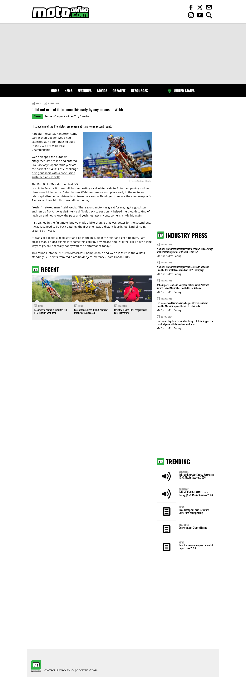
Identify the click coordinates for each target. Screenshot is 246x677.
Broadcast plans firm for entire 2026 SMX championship (194, 511)
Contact (49, 670)
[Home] (60, 12)
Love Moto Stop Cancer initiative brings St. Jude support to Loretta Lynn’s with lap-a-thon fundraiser (185, 322)
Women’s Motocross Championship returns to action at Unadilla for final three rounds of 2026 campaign (183, 268)
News (68, 90)
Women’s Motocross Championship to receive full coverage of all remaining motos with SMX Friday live (185, 250)
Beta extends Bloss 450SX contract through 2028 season (91, 311)
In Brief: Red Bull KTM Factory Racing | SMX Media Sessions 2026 (196, 493)
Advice (102, 90)
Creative (118, 90)
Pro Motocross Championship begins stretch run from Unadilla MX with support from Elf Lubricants (182, 304)
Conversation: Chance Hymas (193, 527)
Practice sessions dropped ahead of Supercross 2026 (196, 546)
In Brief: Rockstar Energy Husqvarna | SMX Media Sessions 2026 (196, 475)
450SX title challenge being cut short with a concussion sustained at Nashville (55, 173)
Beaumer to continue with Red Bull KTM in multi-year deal (50, 311)
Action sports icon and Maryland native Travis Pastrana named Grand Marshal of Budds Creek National (183, 286)
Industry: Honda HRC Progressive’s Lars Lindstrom (130, 311)
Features (84, 90)
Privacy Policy (65, 670)
